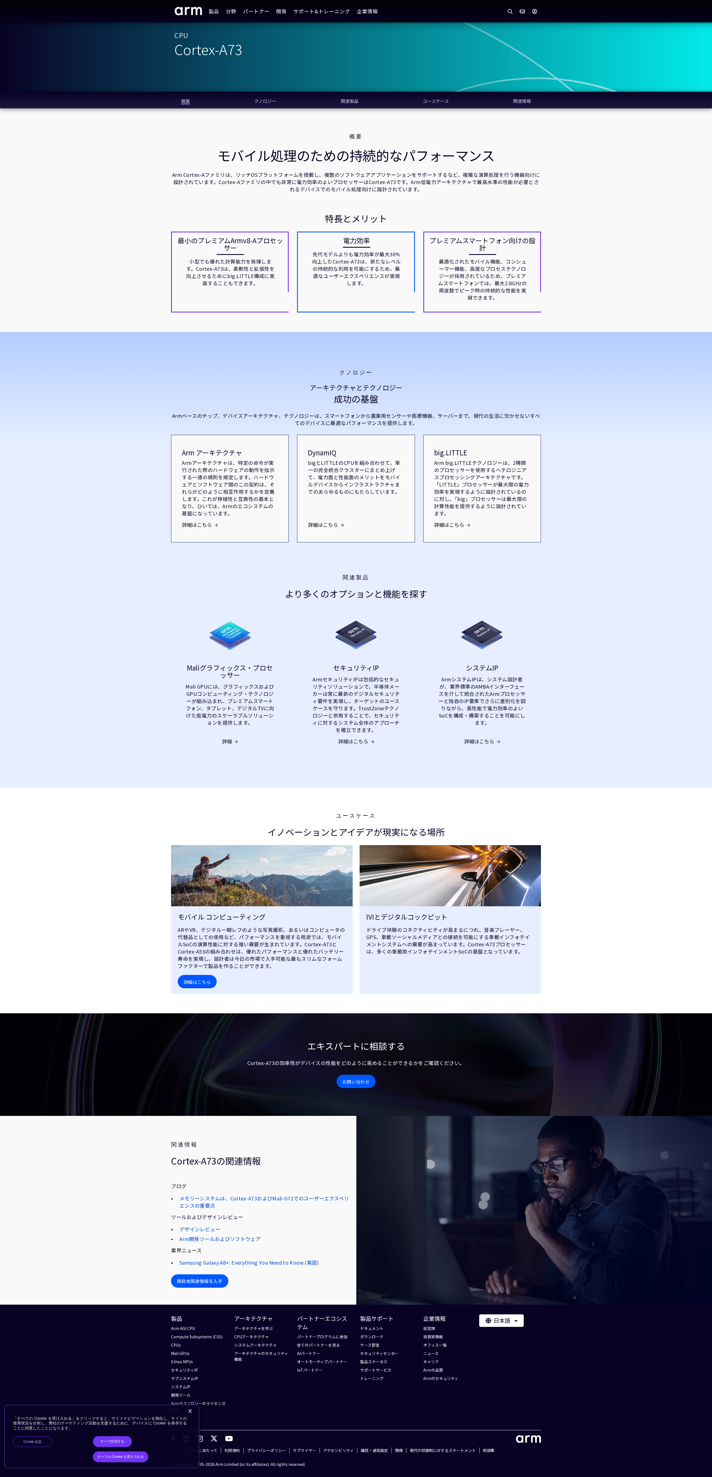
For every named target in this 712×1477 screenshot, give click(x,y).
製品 (214, 11)
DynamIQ (322, 452)
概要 (356, 136)
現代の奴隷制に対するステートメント (443, 1450)
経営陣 (429, 1328)
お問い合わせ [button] (356, 1081)
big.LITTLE (450, 452)
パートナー (256, 11)
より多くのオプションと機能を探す (356, 594)
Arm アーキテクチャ (212, 452)
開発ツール (181, 1395)
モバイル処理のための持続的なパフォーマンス (356, 155)
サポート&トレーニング (321, 11)
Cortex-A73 (208, 49)
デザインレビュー (199, 1229)
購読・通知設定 (374, 1450)
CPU (181, 35)
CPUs (176, 1345)
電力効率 (356, 240)
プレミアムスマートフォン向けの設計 (482, 244)
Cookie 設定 (32, 1442)
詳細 (227, 741)
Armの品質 (433, 1370)
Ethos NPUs (182, 1361)
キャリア (431, 1361)
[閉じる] (190, 1411)
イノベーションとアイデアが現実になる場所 (356, 832)
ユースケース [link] (436, 101)
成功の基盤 (356, 399)
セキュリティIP (356, 667)
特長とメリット (356, 218)
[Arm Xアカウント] (214, 1438)
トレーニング (372, 1378)
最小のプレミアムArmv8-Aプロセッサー (230, 244)
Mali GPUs (180, 1353)
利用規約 (232, 1450)
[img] (262, 875)
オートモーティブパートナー (322, 1361)
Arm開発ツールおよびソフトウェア (220, 1238)
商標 (399, 1450)
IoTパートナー (310, 1370)
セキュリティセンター (379, 1353)
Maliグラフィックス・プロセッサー (230, 671)
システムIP (482, 667)
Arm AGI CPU (183, 1328)
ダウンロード (372, 1336)
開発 (281, 11)
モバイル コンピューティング (222, 916)
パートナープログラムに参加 (322, 1336)
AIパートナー (308, 1353)
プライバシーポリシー (266, 1450)
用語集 (489, 1450)
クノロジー (356, 372)
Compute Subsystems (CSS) (196, 1336)
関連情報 (184, 1144)
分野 (231, 11)
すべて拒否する (112, 1441)
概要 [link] (185, 101)
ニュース (431, 1353)
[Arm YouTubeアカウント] (229, 1438)
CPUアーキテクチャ (251, 1336)
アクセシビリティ (338, 1450)
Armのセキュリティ (440, 1378)
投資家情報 (433, 1336)
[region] (101, 1436)
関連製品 (356, 577)
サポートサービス (375, 1370)
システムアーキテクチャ (255, 1345)
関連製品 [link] (350, 101)
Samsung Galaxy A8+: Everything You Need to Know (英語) (249, 1262)
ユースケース (356, 816)
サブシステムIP (184, 1378)
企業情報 (367, 11)
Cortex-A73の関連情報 (216, 1161)
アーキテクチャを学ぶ (253, 1328)
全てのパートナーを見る (318, 1345)
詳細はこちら (197, 524)
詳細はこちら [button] (197, 982)
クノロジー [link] (265, 101)
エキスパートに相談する (356, 1046)
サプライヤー (304, 1450)
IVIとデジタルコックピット (407, 916)
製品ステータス (373, 1361)
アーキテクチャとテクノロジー (356, 387)
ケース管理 (369, 1345)
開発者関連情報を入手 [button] (199, 1281)
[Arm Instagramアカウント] (200, 1438)
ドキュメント (372, 1328)
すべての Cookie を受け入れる (120, 1457)
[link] (188, 13)
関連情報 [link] (522, 101)
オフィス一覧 (435, 1345)
